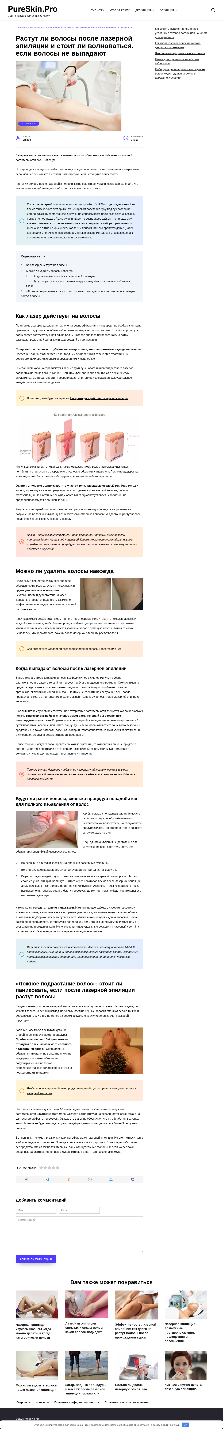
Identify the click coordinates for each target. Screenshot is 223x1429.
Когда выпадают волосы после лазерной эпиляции (64, 276)
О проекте (23, 1402)
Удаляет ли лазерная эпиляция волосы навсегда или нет (84, 649)
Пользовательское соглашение (126, 1402)
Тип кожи (97, 10)
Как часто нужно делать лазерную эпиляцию (183, 1386)
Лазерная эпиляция (103, 27)
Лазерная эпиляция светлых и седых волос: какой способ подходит (84, 1327)
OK (185, 1424)
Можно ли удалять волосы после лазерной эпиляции (36, 1387)
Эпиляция (167, 10)
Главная (20, 27)
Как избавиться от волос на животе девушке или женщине (178, 45)
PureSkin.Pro (33, 8)
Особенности (124, 27)
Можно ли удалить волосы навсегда (49, 271)
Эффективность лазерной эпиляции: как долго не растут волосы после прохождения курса (135, 1330)
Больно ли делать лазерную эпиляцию (131, 1386)
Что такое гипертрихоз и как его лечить (180, 53)
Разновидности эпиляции (75, 27)
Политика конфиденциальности (76, 1402)
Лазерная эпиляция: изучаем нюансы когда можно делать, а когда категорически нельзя (33, 1331)
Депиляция (143, 10)
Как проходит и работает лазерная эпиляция (99, 398)
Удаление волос (36, 27)
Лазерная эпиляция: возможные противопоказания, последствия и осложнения (181, 1332)
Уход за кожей (120, 10)
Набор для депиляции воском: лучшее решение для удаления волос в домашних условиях (180, 73)
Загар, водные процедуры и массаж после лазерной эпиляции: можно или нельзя (85, 1391)
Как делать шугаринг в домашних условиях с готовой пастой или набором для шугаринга (181, 33)
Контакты (42, 1402)
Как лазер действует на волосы (46, 265)
